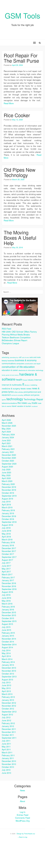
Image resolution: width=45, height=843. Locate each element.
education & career (10, 370)
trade (34, 403)
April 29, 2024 (17, 65)
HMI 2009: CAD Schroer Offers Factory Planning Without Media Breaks (19, 333)
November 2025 (9, 425)
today (29, 403)
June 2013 (6, 685)
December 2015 (9, 612)
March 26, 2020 (18, 179)
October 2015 (8, 618)
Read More (9, 103)
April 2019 (6, 504)
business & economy (26, 360)
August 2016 (7, 591)
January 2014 (8, 664)
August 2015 (7, 623)
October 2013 (8, 673)
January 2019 (8, 513)
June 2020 (6, 472)
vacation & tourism (24, 406)
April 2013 (6, 691)
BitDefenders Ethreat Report (14, 340)
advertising (5, 357)
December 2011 (9, 728)
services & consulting (17, 395)
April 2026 (6, 419)
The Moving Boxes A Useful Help (20, 237)
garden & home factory (12, 375)
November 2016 (9, 586)
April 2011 (6, 749)
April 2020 (6, 478)
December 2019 (9, 486)
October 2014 (8, 641)
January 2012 (8, 726)
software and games (31, 395)
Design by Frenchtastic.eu (26, 833)
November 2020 (9, 457)
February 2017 (8, 577)
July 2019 (6, 501)
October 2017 (8, 553)
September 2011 (9, 737)
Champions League (10, 343)
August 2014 (7, 647)
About (22, 801)
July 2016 (6, 594)
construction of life (12, 367)
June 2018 (6, 530)
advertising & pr (14, 357)
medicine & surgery (11, 388)
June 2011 (6, 743)
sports (4, 399)
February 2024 (8, 434)
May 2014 (6, 653)
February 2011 (8, 755)
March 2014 (7, 659)
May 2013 (6, 688)
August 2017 (7, 559)
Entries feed (22, 814)
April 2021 (6, 443)
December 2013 (9, 667)
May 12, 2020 (17, 119)
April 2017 (6, 571)
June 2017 (6, 565)
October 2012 (8, 708)
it (23, 384)
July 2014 (6, 650)
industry (31, 379)
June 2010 (6, 772)
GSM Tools (22, 15)
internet (37, 379)
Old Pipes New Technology (19, 172)
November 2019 (9, 489)
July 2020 (6, 469)
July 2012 (6, 717)
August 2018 (7, 524)
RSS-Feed (6, 328)
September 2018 (9, 521)
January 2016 (8, 609)
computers (20, 363)
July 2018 (6, 527)
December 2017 (9, 548)
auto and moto (35, 357)
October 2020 (8, 460)
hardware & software (19, 377)
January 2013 (8, 699)
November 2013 (9, 670)
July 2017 (6, 562)
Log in (22, 811)
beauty (4, 360)
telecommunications (9, 403)
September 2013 (9, 676)
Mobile (23, 388)
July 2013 (6, 682)
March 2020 (7, 481)
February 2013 (8, 696)
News (22, 790)
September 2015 (9, 621)
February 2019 (8, 510)
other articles (18, 392)
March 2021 (7, 446)
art (20, 357)
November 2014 (9, 638)
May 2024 (6, 428)
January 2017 (8, 580)
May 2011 (6, 746)
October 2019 (8, 492)
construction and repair (32, 363)
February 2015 (8, 632)
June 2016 (6, 597)
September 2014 (9, 644)
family (3, 375)
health (19, 379)
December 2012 (9, 702)
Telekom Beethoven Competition (16, 337)
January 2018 (8, 545)
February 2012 (8, 723)
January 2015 (8, 635)
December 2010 (9, 761)
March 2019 (7, 507)
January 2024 (8, 437)
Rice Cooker (17, 115)
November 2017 (9, 551)
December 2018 (9, 516)
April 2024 (6, 431)
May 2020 (6, 475)
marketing (33, 385)
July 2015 (6, 626)
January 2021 (8, 451)
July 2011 (6, 740)
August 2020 (7, 466)
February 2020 (8, 484)
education (29, 367)
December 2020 (9, 454)
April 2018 (6, 536)
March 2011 (7, 752)
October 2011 (8, 734)
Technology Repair (33, 399)
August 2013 (7, 679)
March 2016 (7, 603)
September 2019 (9, 495)
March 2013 (7, 693)
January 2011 (8, 758)
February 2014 (8, 661)
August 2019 (7, 498)
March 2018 (7, 539)
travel (14, 406)
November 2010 (9, 764)
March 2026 (7, 422)
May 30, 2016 (17, 247)
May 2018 (6, 533)
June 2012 (6, 720)
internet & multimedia (12, 384)
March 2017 (7, 574)
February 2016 (8, 606)
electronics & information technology (30, 370)
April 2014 (6, 656)
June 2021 (6, 440)
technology (14, 398)
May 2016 (6, 600)
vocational (34, 406)
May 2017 (6, 568)
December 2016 (9, 583)
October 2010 (8, 766)
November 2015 (9, 615)
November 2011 (9, 731)
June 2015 (6, 629)
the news (22, 403)
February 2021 (8, 448)
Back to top (23, 837)
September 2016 (9, 589)
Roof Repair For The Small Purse (21, 58)
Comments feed (22, 817)
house (25, 380)
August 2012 (7, 714)
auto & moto (25, 357)
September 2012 (9, 711)
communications (9, 363)
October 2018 (8, 518)
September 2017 (9, 556)
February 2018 (8, 542)
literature (27, 385)
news (28, 388)
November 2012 (9, 705)
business (11, 360)
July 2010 (6, 769)
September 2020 (9, 463)
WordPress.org (23, 820)
